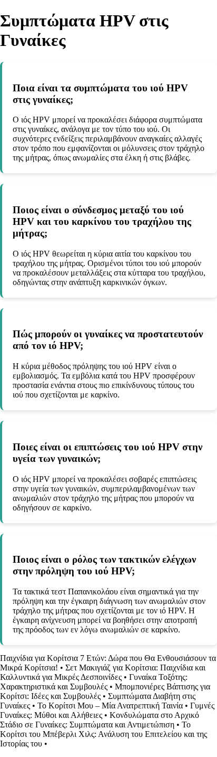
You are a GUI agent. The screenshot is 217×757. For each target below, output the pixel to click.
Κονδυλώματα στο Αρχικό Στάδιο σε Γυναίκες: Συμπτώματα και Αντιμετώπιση (99, 720)
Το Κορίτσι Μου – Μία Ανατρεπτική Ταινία (110, 705)
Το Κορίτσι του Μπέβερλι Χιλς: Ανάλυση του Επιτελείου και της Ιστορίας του (103, 734)
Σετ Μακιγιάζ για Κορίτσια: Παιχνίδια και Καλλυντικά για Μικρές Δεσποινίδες (102, 672)
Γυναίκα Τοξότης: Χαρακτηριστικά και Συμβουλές (94, 682)
